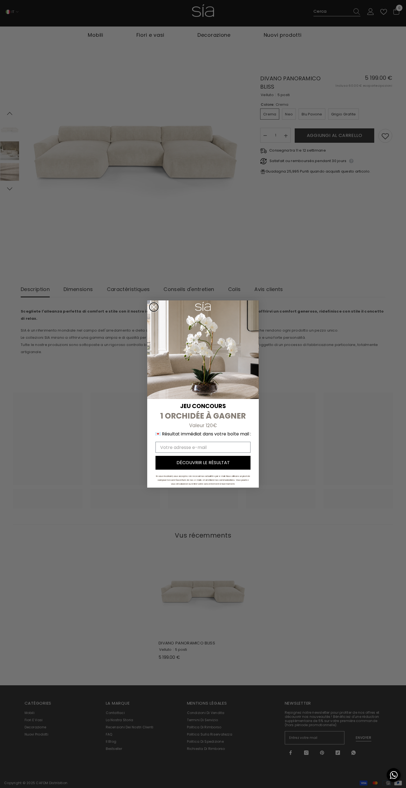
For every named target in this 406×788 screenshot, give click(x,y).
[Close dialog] (153, 307)
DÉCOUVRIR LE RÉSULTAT (203, 462)
